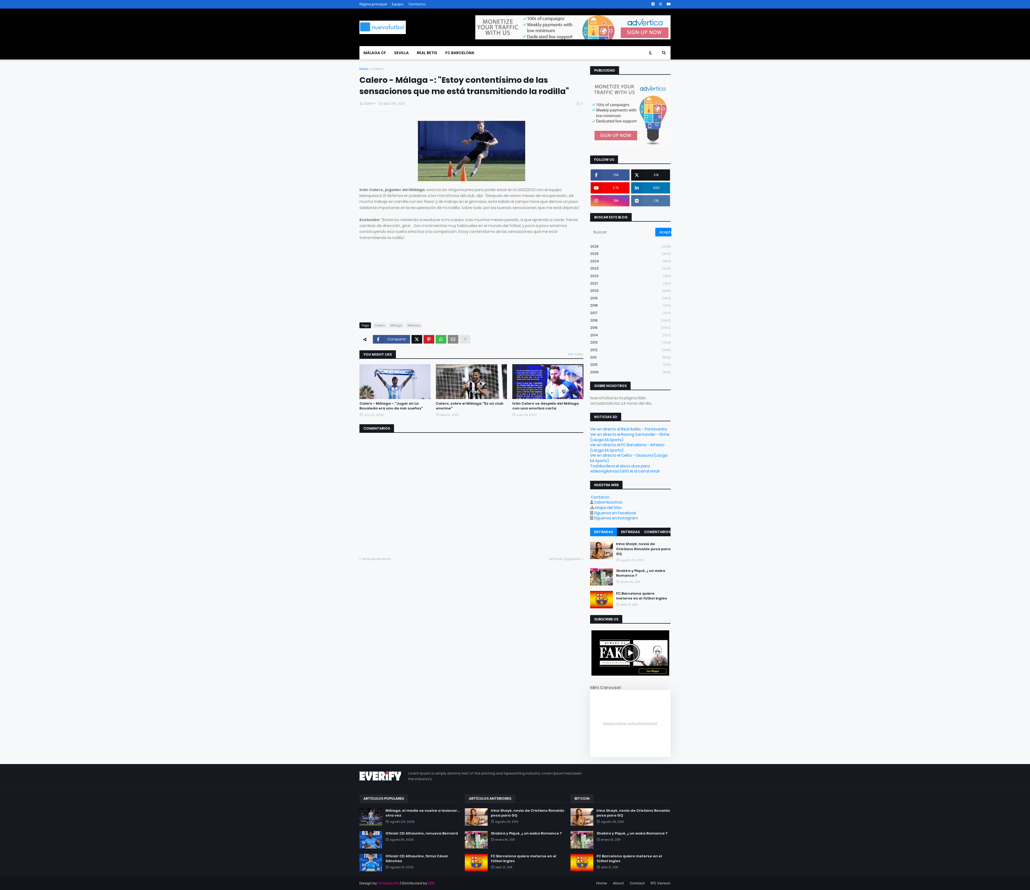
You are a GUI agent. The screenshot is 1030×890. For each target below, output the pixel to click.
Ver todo (575, 354)
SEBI (431, 883)
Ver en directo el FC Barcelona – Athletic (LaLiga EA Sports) (627, 447)
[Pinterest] (429, 339)
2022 (630, 275)
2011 (630, 357)
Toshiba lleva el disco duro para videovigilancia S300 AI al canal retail (625, 468)
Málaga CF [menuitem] (374, 52)
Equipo (398, 4)
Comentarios (657, 531)
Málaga (396, 325)
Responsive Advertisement (630, 724)
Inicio (364, 68)
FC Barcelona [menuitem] (459, 52)
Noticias (414, 325)
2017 (630, 312)
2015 (630, 327)
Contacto (417, 4)
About (618, 883)
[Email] (453, 339)
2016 (630, 320)
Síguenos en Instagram (616, 518)
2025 (630, 253)
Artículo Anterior (376, 558)
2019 (630, 298)
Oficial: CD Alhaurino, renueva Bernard (421, 833)
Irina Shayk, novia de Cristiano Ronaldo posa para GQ (643, 549)
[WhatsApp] (441, 339)
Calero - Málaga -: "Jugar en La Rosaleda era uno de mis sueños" (391, 406)
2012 (630, 349)
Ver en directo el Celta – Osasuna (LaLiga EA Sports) (629, 458)
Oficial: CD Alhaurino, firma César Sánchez (416, 858)
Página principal (373, 4)
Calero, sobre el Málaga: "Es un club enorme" (469, 406)
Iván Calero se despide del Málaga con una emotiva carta (545, 406)
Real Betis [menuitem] (427, 52)
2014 (630, 335)
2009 (630, 372)
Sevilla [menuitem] (401, 52)
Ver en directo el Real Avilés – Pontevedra (628, 429)
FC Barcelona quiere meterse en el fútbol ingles (641, 596)
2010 (630, 364)
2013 (630, 342)
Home (601, 883)
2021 (630, 283)
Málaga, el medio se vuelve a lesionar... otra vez (422, 813)
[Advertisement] (471, 278)
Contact (637, 883)
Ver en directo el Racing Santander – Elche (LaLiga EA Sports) (630, 437)
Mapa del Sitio (608, 507)
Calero (378, 68)
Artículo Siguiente (565, 558)
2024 (630, 261)
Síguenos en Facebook (615, 513)
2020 (630, 290)
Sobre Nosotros (608, 502)
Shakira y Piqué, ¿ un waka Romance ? (640, 573)
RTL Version (661, 883)
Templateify (388, 883)
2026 (630, 246)
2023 (630, 268)
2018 (630, 305)
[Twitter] (416, 339)
